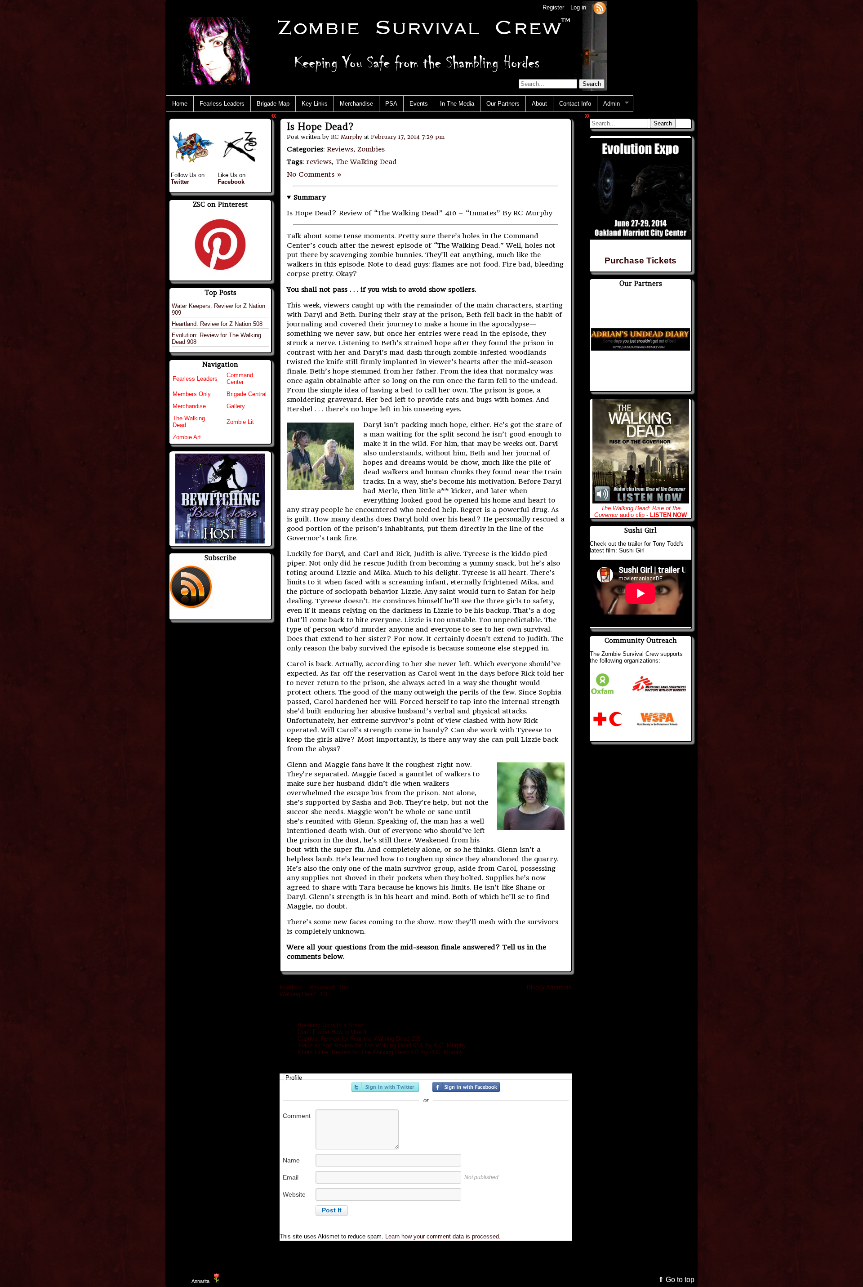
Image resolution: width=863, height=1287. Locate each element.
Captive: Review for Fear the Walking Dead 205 (359, 1038)
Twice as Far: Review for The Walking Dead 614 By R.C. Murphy (382, 1045)
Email (290, 1177)
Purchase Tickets (640, 260)
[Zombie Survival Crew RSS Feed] (599, 7)
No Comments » (314, 174)
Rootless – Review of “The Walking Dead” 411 (314, 991)
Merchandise (356, 103)
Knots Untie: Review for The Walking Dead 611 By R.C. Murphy (380, 1052)
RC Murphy (346, 137)
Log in (578, 7)
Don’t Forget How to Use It (332, 1032)
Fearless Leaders (222, 103)
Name (291, 1160)
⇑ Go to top (676, 1279)
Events (418, 103)
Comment (297, 1115)
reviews (319, 162)
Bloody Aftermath (549, 987)
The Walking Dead (366, 162)
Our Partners (503, 103)
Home (179, 103)
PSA (391, 103)
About (539, 103)
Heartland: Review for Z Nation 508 (217, 324)
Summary (309, 197)
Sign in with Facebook (466, 1087)
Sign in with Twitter (385, 1087)
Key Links (315, 103)
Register (553, 7)
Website (294, 1194)
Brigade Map (273, 103)
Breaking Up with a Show (331, 1025)
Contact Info (575, 103)
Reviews (340, 149)
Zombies (371, 149)
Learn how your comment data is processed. (443, 1236)
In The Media (457, 103)
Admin (608, 103)
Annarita (200, 1281)
